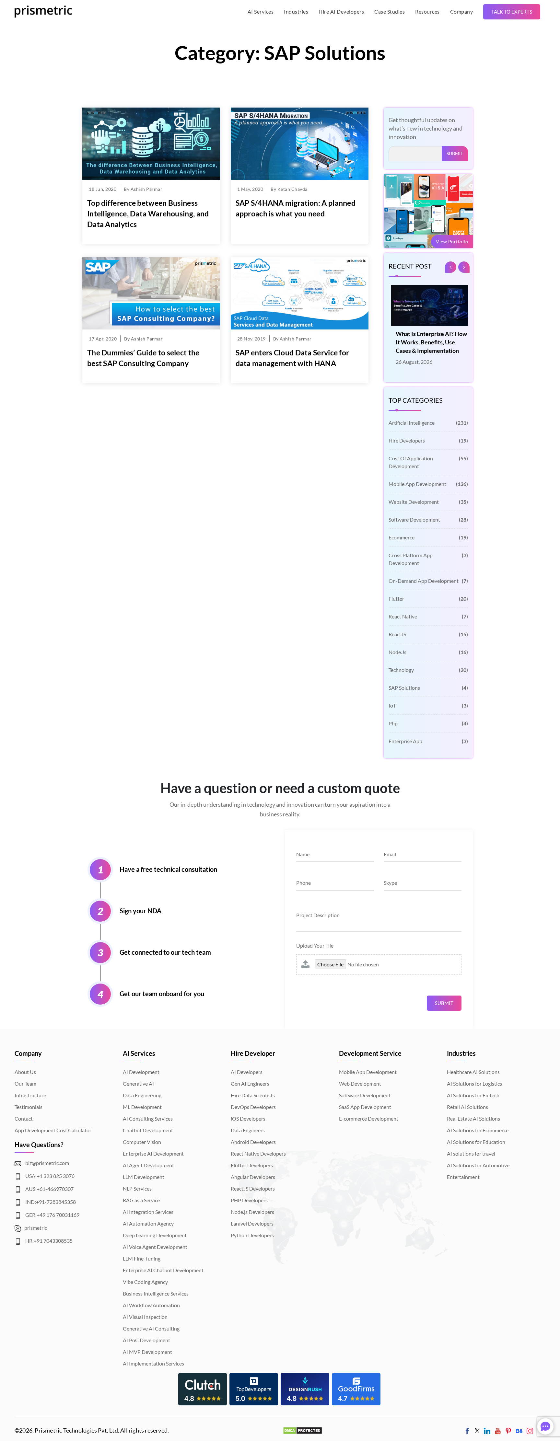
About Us (25, 1072)
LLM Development (143, 1177)
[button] (464, 267)
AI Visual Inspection (145, 1317)
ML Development (142, 1107)
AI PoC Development (146, 1340)
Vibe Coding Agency (145, 1282)
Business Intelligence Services (156, 1293)
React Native (428, 616)
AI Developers (246, 1072)
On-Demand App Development (428, 581)
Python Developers (252, 1235)
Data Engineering (142, 1095)
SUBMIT (455, 153)
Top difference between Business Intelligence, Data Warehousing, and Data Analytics (148, 213)
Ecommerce (428, 537)
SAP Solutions (428, 688)
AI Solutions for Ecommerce (477, 1130)
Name (302, 854)
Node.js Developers (252, 1212)
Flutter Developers (252, 1165)
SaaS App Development (365, 1107)
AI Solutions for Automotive (478, 1165)
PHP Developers (249, 1200)
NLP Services (137, 1188)
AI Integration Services (148, 1212)
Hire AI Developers (341, 11)
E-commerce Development (368, 1118)
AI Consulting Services (148, 1118)
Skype (390, 883)
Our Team (25, 1083)
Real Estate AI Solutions (473, 1118)
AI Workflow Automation (151, 1305)
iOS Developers (248, 1118)
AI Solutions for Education (476, 1142)
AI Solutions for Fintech (473, 1095)
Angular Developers (253, 1177)
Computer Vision (142, 1142)
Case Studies (389, 11)
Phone (303, 883)
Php (428, 723)
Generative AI (138, 1083)
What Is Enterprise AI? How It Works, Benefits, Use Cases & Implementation (429, 342)
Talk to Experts (511, 12)
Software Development (428, 519)
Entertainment (463, 1177)
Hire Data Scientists (253, 1095)
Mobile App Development (428, 484)
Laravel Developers (252, 1223)
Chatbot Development (148, 1130)
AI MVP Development (147, 1352)
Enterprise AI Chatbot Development (163, 1270)
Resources (427, 11)
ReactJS (428, 634)
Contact (24, 1118)
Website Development (428, 502)
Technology (428, 670)
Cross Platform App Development (428, 559)
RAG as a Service (141, 1200)
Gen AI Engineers (250, 1083)
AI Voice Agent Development (155, 1247)
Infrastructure (30, 1095)
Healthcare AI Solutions (473, 1072)
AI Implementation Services (153, 1363)
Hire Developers (428, 440)
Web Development (360, 1083)
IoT (428, 705)
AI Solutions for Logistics (474, 1083)
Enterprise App (428, 741)
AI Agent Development (148, 1165)
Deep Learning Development (155, 1235)
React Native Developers (258, 1153)
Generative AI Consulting (151, 1328)
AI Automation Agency (148, 1223)
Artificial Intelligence (428, 423)
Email (390, 854)
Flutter (428, 598)
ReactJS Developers (253, 1188)
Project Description (318, 915)
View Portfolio (452, 241)
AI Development (141, 1072)
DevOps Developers (253, 1107)
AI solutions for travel (471, 1153)
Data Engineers (248, 1130)
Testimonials (28, 1107)
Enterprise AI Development (153, 1153)
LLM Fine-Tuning (141, 1258)
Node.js (428, 652)
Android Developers (253, 1142)
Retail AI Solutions (467, 1107)
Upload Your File (314, 945)
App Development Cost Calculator (53, 1130)
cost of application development (428, 462)
